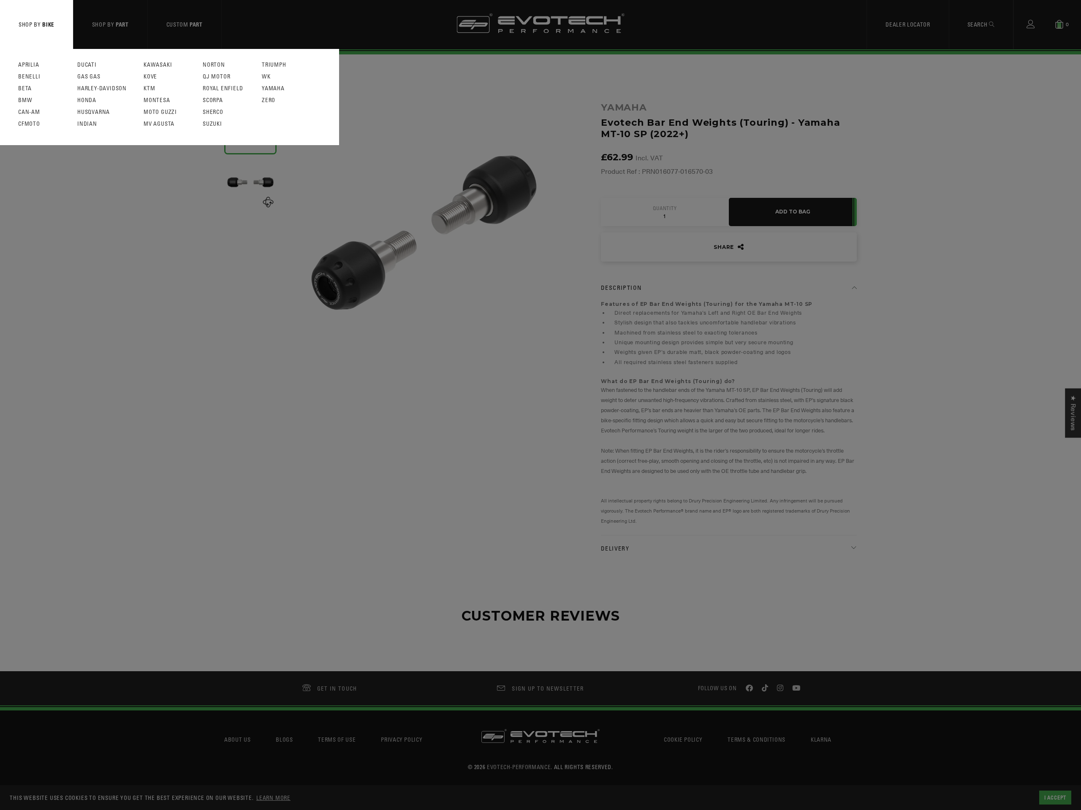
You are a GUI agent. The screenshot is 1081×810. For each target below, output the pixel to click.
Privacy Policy (401, 739)
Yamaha (273, 88)
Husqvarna (93, 112)
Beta (25, 88)
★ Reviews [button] (1073, 413)
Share (725, 247)
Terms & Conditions (756, 739)
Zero (268, 100)
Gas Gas (88, 76)
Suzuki (212, 124)
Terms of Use (337, 739)
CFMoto (29, 124)
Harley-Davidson (102, 88)
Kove (150, 76)
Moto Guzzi (160, 112)
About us (237, 739)
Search (978, 24)
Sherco (213, 112)
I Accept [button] (1055, 797)
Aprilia (28, 65)
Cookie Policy (683, 739)
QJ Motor (216, 76)
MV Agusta (159, 124)
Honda (86, 100)
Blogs (284, 739)
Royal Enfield (223, 88)
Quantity (664, 208)
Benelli (29, 76)
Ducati (87, 65)
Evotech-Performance (519, 766)
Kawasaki (158, 65)
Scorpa (213, 100)
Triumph (274, 65)
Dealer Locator (907, 24)
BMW (25, 100)
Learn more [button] (273, 797)
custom (184, 24)
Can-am (29, 112)
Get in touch (337, 688)
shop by (36, 24)
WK (266, 76)
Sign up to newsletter (548, 688)
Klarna (821, 739)
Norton (214, 65)
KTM (149, 88)
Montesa (157, 100)
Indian (87, 124)
